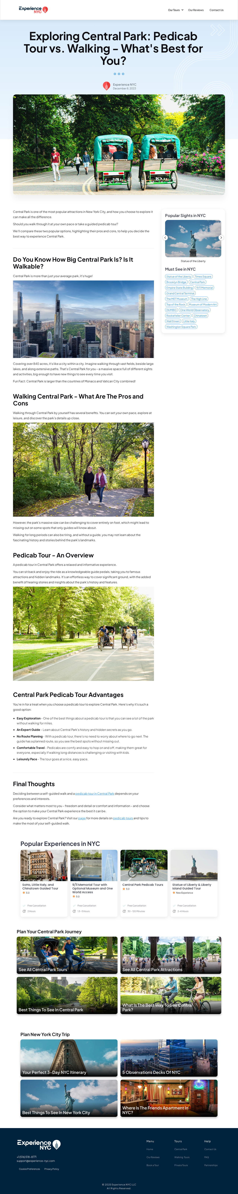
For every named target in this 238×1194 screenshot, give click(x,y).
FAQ (206, 1157)
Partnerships (211, 1165)
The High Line (199, 298)
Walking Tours (181, 1157)
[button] (175, 10)
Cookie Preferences (29, 1169)
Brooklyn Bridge (176, 282)
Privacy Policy (51, 1169)
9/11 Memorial (204, 287)
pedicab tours (123, 818)
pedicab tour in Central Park (94, 793)
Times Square (203, 276)
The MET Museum (176, 298)
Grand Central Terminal (180, 293)
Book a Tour (153, 1165)
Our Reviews (196, 10)
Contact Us (216, 10)
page (82, 818)
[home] (33, 10)
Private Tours (181, 1165)
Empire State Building (179, 287)
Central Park (197, 282)
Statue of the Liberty (178, 276)
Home (150, 1149)
